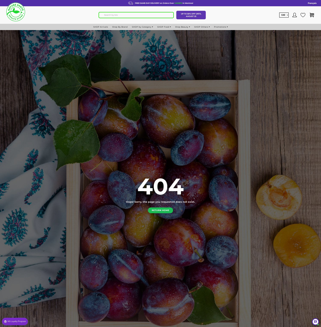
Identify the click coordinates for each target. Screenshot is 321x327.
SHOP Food (163, 27)
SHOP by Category (142, 27)
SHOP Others (201, 27)
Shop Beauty (182, 27)
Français (312, 3)
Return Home (160, 210)
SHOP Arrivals (100, 27)
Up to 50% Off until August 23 (191, 15)
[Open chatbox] (315, 321)
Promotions (220, 27)
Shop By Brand (120, 27)
